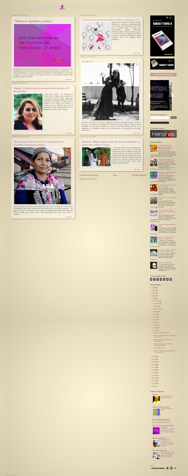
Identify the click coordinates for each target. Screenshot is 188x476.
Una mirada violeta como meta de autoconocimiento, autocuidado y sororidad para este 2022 (110, 20)
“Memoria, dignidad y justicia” (33, 21)
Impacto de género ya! (159, 438)
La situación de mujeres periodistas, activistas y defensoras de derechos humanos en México (165, 148)
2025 (153, 290)
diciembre (157, 301)
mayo (155, 319)
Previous (148, 96)
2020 (153, 359)
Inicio (115, 175)
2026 (153, 287)
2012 (153, 381)
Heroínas (155, 394)
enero (155, 330)
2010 (153, 386)
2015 (153, 372)
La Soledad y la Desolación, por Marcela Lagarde (167, 185)
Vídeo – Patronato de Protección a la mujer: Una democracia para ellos (162, 421)
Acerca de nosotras (10, 475)
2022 (153, 298)
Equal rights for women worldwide (162, 425)
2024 (153, 293)
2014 (153, 375)
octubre (156, 306)
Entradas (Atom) (92, 179)
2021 (153, 356)
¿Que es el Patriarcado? (165, 262)
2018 (153, 364)
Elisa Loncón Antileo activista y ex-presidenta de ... (163, 340)
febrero (156, 328)
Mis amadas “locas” (88, 61)
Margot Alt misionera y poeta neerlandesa (167, 396)
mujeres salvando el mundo (160, 407)
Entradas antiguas (139, 175)
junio (155, 317)
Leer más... (69, 79)
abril (155, 322)
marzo (156, 325)
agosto (156, 311)
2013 (153, 378)
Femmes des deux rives (159, 450)
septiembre (157, 309)
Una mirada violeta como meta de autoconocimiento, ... (162, 344)
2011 (153, 383)
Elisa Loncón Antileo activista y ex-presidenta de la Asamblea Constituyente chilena (38, 143)
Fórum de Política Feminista (160, 419)
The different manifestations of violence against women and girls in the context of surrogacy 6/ (168, 430)
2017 (153, 367)
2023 (153, 296)
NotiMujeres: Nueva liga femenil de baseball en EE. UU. (167, 173)
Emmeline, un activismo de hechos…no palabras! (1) (166, 238)
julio (155, 314)
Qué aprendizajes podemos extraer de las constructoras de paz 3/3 (167, 212)
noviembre (157, 303)
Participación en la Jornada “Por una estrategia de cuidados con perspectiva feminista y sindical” (167, 443)
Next (173, 96)
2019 (153, 362)
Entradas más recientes (89, 175)
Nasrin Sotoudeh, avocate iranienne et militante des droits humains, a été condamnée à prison (168, 454)
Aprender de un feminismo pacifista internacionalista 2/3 (166, 160)
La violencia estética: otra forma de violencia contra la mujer (167, 250)
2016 (153, 370)
